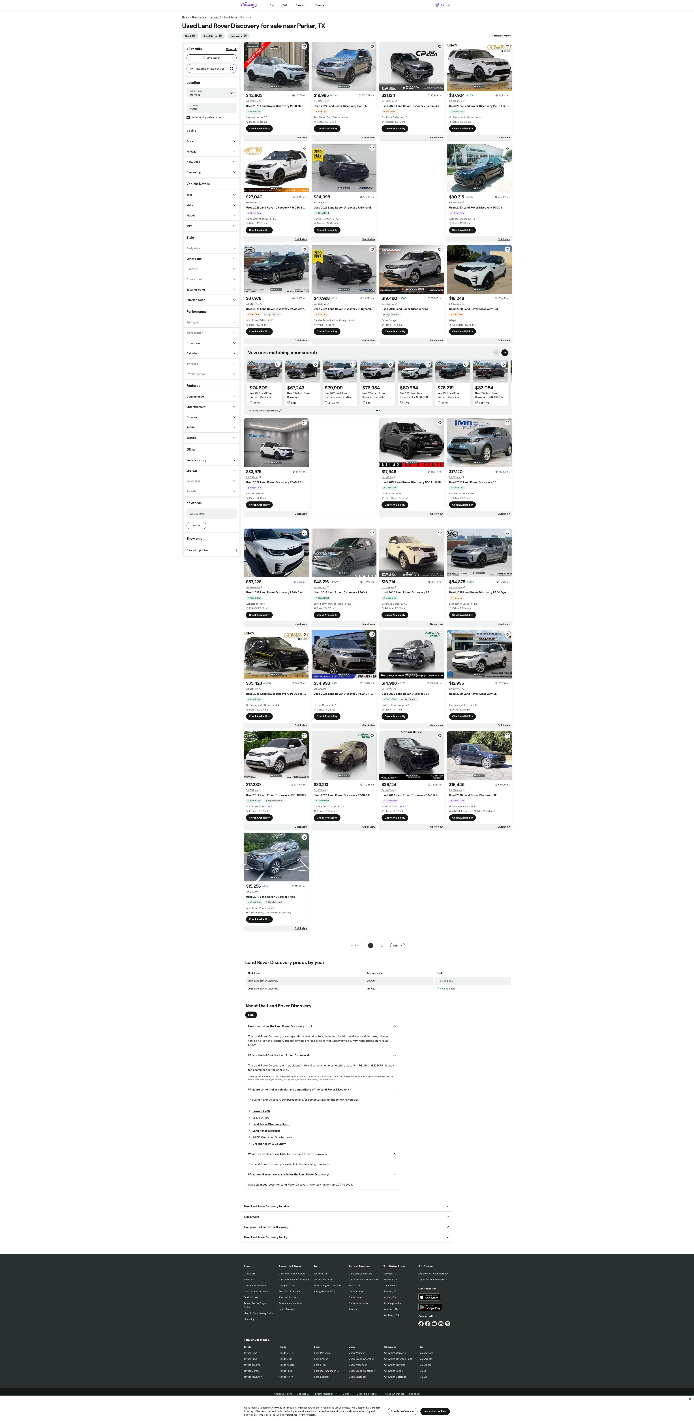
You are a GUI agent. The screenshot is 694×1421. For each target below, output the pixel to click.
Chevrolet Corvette (395, 1353)
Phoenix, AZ (390, 1291)
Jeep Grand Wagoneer (361, 1370)
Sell (285, 5)
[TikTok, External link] (421, 1323)
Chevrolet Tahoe (393, 1370)
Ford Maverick (322, 1353)
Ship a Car (354, 1285)
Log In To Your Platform (431, 1279)
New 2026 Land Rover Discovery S (298, 395)
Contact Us (303, 1393)
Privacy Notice (282, 1407)
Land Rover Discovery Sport (271, 1124)
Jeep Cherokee (358, 1376)
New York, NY (391, 1309)
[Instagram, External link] (441, 1323)
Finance (319, 5)
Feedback (414, 1393)
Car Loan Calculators (360, 1273)
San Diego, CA (391, 1315)
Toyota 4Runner (253, 1376)
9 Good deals (447, 988)
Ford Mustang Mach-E (326, 1370)
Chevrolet (390, 1347)
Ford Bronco (321, 1358)
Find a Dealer (251, 1297)
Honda (282, 1347)
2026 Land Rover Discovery (263, 980)
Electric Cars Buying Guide (258, 1313)
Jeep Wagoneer (358, 1364)
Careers (347, 1393)
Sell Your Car (321, 1273)
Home (185, 17)
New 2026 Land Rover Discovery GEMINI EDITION (414, 395)
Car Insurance (356, 1297)
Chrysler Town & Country (269, 1143)
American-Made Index (291, 1303)
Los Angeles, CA (392, 1285)
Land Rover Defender (266, 1130)
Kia (421, 1347)
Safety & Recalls (287, 1297)
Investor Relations (324, 1393)
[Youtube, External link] (434, 1323)
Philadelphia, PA (392, 1303)
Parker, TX (215, 17)
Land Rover (230, 17)
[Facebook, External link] (427, 1323)
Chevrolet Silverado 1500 (398, 1358)
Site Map (353, 1309)
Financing (249, 1319)
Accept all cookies (435, 1411)
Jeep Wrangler (357, 1353)
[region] (347, 1408)
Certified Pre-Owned (255, 1285)
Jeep (352, 1347)
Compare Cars (287, 1285)
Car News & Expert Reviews (294, 1279)
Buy (272, 5)
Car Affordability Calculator (364, 1279)
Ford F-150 (320, 1364)
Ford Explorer (321, 1376)
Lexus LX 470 (261, 1111)
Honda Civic (285, 1358)
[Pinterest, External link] (447, 1323)
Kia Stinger (425, 1364)
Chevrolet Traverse (394, 1364)
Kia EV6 (423, 1376)
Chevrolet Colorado (395, 1376)
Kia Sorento (425, 1358)
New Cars (249, 1279)
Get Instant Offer (323, 1279)
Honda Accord (287, 1364)
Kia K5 (422, 1370)
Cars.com (375, 1407)
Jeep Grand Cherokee (361, 1358)
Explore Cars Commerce (432, 1273)
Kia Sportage (426, 1353)
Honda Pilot (285, 1370)
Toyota (247, 1347)
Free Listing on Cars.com (327, 1285)
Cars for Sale (199, 17)
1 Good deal (446, 980)
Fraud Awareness (394, 1393)
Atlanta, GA (390, 1297)
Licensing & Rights (367, 1393)
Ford (317, 1347)
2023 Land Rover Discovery (263, 988)
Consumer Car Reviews (292, 1273)
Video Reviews (287, 1309)
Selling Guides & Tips (325, 1291)
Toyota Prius (250, 1358)
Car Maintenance (358, 1303)
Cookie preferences (402, 1411)
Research (301, 5)
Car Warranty (356, 1291)
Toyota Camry (251, 1370)
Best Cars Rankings (289, 1291)
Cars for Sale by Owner (256, 1291)
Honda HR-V (286, 1376)
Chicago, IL (390, 1273)
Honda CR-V (286, 1353)
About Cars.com (283, 1393)
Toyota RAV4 (250, 1353)
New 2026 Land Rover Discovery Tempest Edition (338, 395)
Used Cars (249, 1273)
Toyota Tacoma (252, 1364)
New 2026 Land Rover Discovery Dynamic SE (261, 395)
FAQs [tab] (251, 1015)
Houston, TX (390, 1279)
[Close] (690, 1399)
